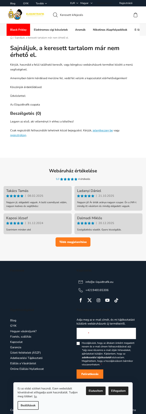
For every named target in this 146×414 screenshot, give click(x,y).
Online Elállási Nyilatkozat (27, 369)
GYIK (26, 3)
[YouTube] (107, 300)
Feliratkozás (89, 374)
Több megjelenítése (73, 242)
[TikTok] (116, 300)
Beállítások (28, 405)
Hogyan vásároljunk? (23, 331)
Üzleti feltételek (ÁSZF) (25, 353)
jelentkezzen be (103, 130)
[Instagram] (98, 300)
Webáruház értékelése (73, 171)
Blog (12, 3)
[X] (89, 300)
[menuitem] (18, 30)
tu (35, 396)
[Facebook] (81, 300)
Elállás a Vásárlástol (23, 363)
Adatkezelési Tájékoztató (26, 358)
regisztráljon (18, 135)
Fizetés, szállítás (20, 337)
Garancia (15, 347)
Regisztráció (125, 3)
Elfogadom (118, 391)
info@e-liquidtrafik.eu (99, 282)
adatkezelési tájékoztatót (96, 357)
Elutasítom (96, 391)
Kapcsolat (16, 342)
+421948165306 (97, 290)
